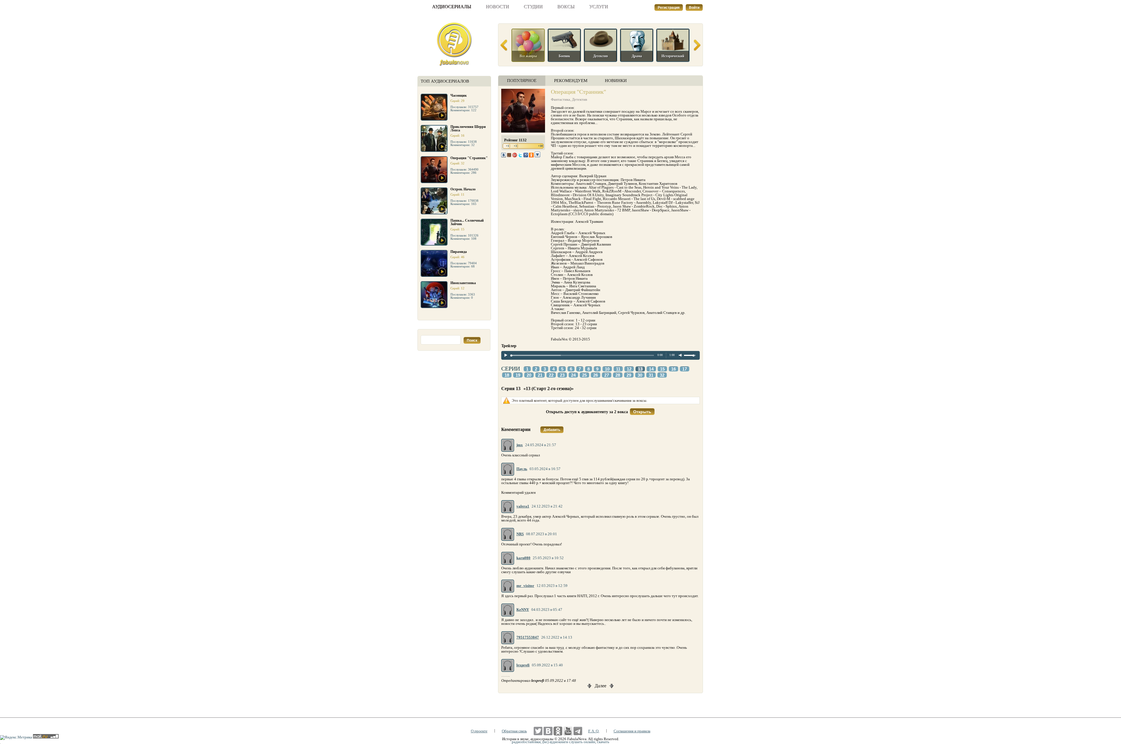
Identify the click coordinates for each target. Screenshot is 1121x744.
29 (628, 375)
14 (651, 369)
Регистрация (669, 8)
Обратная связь (514, 731)
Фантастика (560, 99)
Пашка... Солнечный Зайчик (467, 222)
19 (518, 375)
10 (607, 369)
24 (573, 375)
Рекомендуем (570, 80)
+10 (540, 145)
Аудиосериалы (451, 6)
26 (595, 375)
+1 (507, 145)
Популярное (522, 80)
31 (651, 375)
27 (606, 375)
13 (640, 369)
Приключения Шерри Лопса (468, 128)
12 (629, 369)
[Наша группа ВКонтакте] (548, 731)
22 (551, 375)
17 (684, 369)
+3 (515, 145)
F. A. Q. (593, 731)
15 (662, 369)
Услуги (598, 6)
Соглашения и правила (632, 731)
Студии (533, 6)
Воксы (566, 6)
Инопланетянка (463, 283)
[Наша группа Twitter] (538, 731)
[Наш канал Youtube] (567, 731)
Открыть (642, 411)
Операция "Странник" (469, 158)
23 (562, 375)
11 (618, 369)
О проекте (479, 731)
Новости (497, 6)
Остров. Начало (463, 189)
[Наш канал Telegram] (577, 731)
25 (584, 375)
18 (506, 375)
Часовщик (458, 95)
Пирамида (458, 252)
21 (540, 375)
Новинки (616, 80)
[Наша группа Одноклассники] (558, 731)
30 (640, 375)
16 (673, 369)
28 (617, 375)
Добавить (552, 430)
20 (529, 375)
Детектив (579, 99)
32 (662, 375)
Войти (694, 8)
